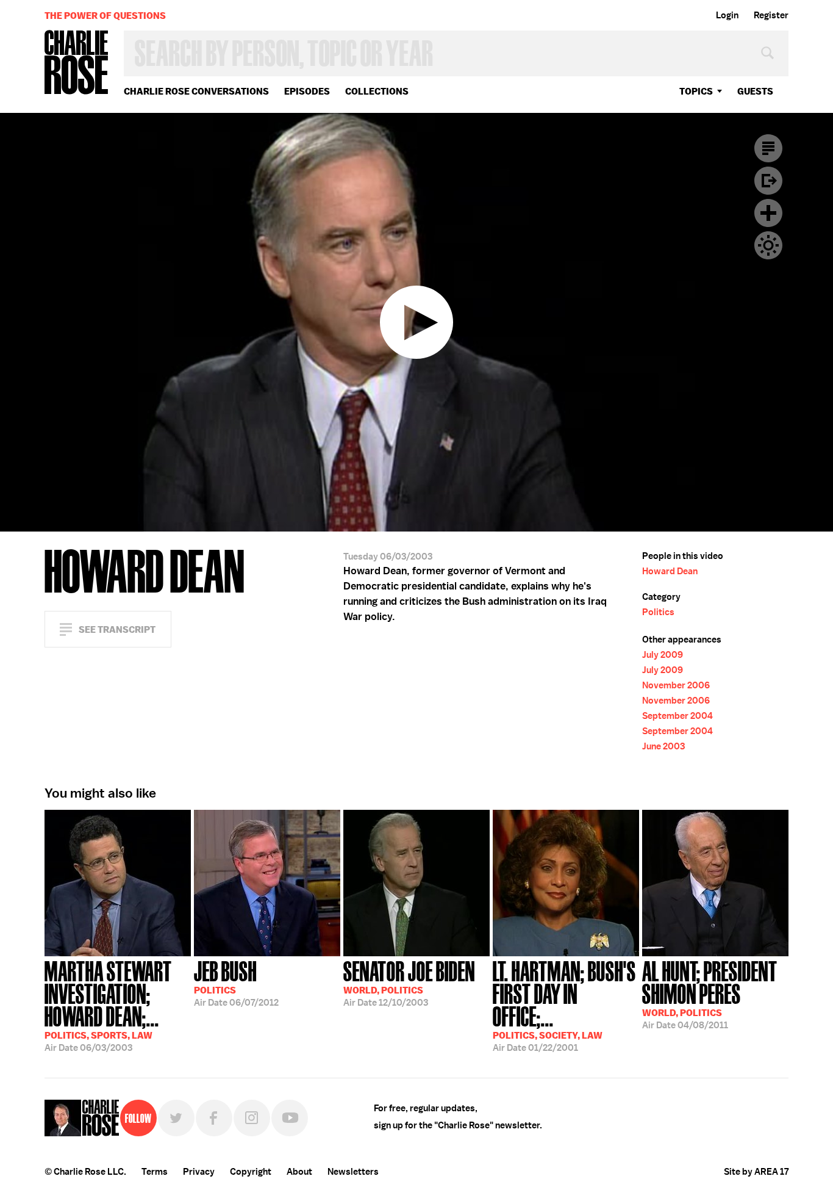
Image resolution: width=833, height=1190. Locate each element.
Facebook (214, 1118)
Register (771, 15)
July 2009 (662, 655)
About (299, 1172)
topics (696, 91)
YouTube (289, 1118)
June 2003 (663, 746)
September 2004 (677, 716)
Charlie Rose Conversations (196, 91)
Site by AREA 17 (756, 1172)
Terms (154, 1172)
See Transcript (117, 629)
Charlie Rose (77, 63)
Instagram (252, 1118)
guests (755, 91)
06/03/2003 (108, 1005)
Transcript (768, 148)
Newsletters (353, 1172)
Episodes (307, 91)
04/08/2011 (710, 993)
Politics (658, 612)
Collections (377, 91)
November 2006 (676, 685)
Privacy (199, 1172)
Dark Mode (768, 245)
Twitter (176, 1118)
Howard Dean (670, 571)
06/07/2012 (236, 982)
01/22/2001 (564, 1005)
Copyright (250, 1172)
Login (727, 15)
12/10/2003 (409, 982)
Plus (768, 213)
